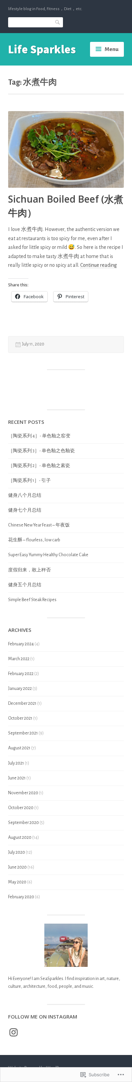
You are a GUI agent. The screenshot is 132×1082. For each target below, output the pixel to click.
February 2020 (21, 897)
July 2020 (16, 852)
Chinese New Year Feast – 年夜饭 (39, 525)
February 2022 (21, 673)
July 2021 (16, 763)
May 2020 (17, 882)
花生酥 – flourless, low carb (34, 540)
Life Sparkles (42, 49)
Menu (111, 49)
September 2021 (23, 733)
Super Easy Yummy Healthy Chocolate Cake (48, 554)
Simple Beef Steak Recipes (32, 599)
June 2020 (17, 867)
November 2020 (23, 793)
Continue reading (98, 265)
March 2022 (18, 658)
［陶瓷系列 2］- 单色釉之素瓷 (39, 465)
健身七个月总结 (24, 510)
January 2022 (20, 688)
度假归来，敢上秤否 (29, 570)
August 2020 (19, 837)
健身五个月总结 (24, 585)
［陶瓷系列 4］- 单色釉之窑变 (39, 436)
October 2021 (20, 718)
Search (58, 22)
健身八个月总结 (24, 495)
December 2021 (22, 703)
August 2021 (19, 748)
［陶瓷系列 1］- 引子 (29, 480)
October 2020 (21, 807)
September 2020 (23, 822)
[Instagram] (13, 1032)
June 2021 (17, 778)
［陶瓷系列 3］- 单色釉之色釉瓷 (41, 450)
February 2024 (21, 644)
